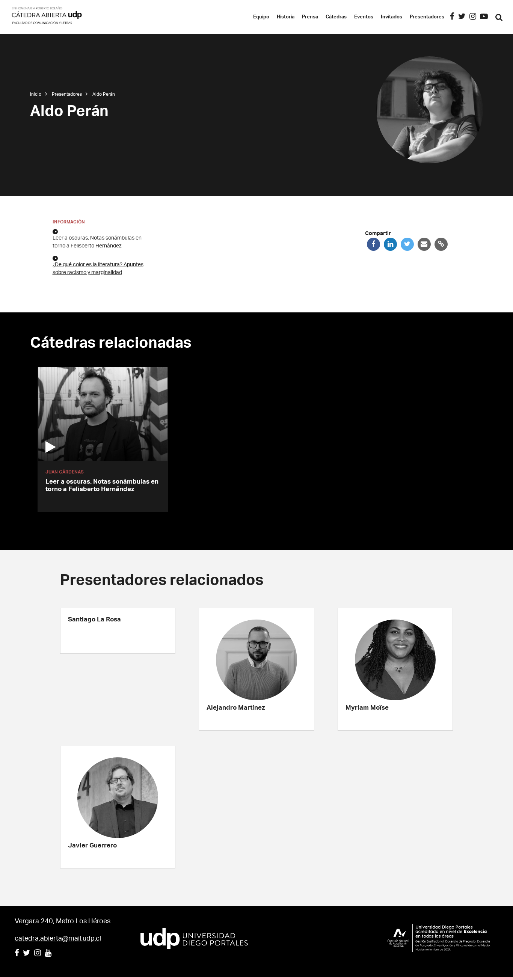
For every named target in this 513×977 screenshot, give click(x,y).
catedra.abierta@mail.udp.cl (58, 938)
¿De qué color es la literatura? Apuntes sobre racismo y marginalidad (98, 268)
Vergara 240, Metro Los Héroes (62, 921)
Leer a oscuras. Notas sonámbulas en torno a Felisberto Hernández (97, 242)
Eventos (363, 17)
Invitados (391, 17)
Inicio (35, 94)
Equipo (261, 17)
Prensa (310, 17)
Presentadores (427, 17)
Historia (285, 17)
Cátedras (336, 17)
